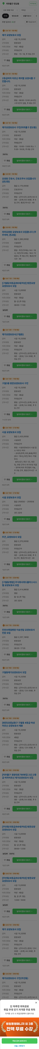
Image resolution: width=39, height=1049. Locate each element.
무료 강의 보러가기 (19, 1041)
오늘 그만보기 (19, 1046)
